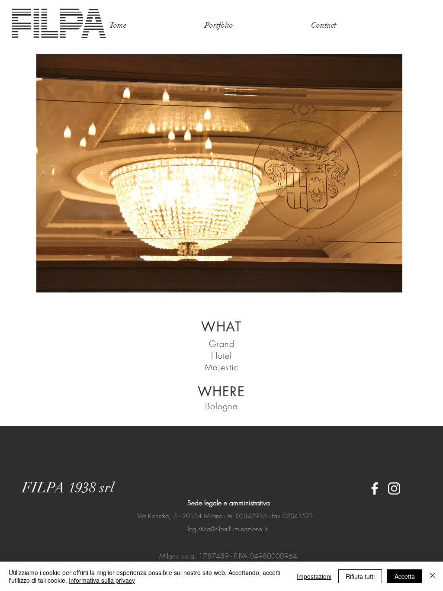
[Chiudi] (432, 576)
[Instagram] (394, 488)
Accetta (405, 576)
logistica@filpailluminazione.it (227, 529)
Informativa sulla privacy (102, 580)
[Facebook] (374, 488)
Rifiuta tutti (360, 576)
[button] (219, 173)
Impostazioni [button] (314, 576)
